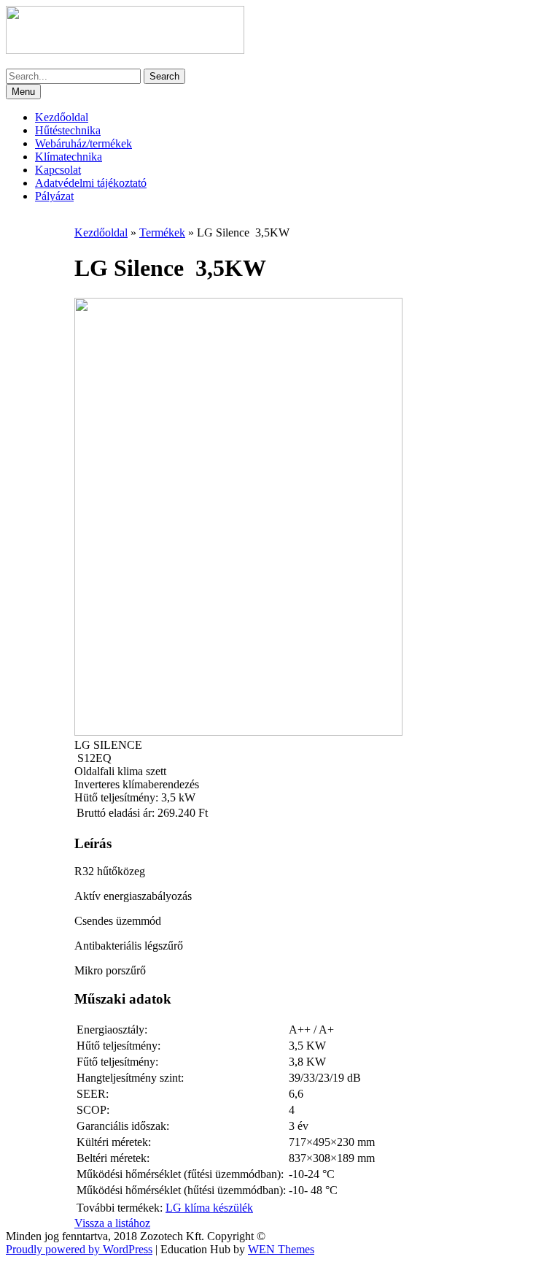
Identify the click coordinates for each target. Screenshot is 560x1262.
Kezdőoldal (61, 117)
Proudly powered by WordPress (79, 1249)
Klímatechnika (68, 156)
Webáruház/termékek (83, 143)
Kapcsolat (58, 169)
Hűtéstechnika (68, 130)
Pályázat (54, 196)
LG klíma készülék (209, 1207)
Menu (23, 91)
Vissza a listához (112, 1223)
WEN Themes (281, 1249)
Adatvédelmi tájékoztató (91, 183)
